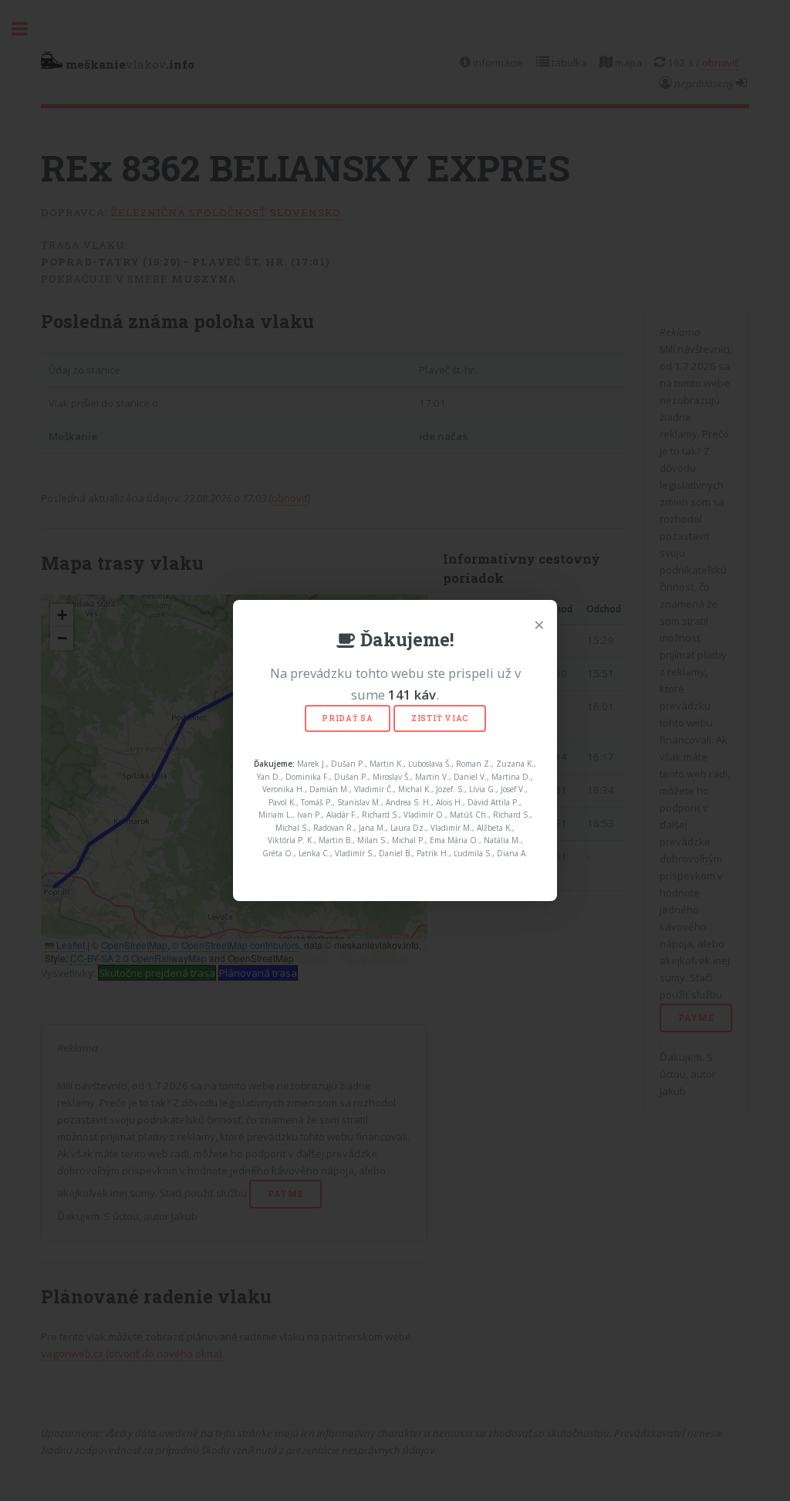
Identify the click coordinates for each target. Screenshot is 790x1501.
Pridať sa (347, 718)
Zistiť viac (439, 718)
